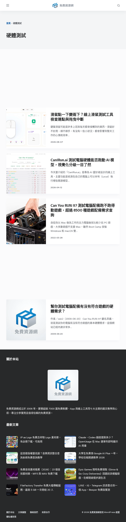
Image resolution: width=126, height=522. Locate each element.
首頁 (8, 23)
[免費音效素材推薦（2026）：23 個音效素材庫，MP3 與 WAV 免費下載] (12, 474)
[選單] (7, 5)
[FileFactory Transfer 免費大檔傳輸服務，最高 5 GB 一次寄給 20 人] (12, 490)
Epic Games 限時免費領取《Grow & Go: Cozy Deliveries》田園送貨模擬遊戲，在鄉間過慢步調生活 (99, 473)
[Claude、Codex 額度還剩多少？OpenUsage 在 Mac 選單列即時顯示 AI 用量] (70, 441)
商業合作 (46, 512)
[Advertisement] (63, 79)
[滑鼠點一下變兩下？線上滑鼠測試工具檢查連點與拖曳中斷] (26, 128)
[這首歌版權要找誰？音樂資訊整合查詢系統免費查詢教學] (12, 458)
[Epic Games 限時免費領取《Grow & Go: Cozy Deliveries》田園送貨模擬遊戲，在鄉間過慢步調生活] (70, 474)
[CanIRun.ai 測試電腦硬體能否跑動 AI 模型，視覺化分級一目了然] (26, 173)
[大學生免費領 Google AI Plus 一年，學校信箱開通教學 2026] (70, 458)
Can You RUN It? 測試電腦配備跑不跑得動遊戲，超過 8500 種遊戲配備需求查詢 (83, 210)
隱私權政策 (11, 517)
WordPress (109, 512)
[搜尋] (118, 5)
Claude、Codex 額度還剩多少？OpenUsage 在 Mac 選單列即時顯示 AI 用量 (98, 441)
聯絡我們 (34, 512)
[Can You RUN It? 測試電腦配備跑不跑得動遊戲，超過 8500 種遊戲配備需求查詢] (26, 221)
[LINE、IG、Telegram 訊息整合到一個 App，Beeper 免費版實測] (70, 490)
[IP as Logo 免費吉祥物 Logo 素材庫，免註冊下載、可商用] (12, 441)
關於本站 (10, 512)
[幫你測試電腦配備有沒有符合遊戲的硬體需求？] (26, 319)
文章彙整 (22, 512)
